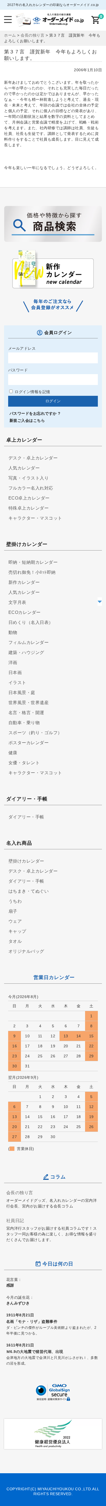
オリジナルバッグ (26, 951)
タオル (15, 941)
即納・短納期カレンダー (33, 562)
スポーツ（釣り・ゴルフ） (35, 732)
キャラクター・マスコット (35, 518)
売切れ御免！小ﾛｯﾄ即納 (32, 572)
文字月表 (17, 602)
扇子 (12, 911)
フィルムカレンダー (28, 642)
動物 (12, 632)
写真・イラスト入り (28, 478)
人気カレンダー (24, 468)
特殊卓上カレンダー (28, 508)
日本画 (15, 672)
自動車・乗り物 (24, 722)
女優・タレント (24, 762)
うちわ (15, 901)
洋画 (12, 662)
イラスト (17, 682)
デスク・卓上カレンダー (33, 458)
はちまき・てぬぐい (28, 891)
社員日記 (15, 1220)
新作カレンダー (24, 582)
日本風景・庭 (21, 692)
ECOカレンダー (24, 612)
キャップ (17, 931)
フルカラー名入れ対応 (30, 488)
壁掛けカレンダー (26, 861)
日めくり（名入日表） (30, 622)
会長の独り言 (19, 1192)
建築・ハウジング (26, 652)
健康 (12, 752)
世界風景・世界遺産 (28, 702)
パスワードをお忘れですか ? (35, 413)
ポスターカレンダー (28, 742)
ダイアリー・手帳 (26, 817)
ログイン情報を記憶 (32, 392)
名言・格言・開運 (26, 712)
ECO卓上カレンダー (29, 498)
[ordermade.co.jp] (49, 22)
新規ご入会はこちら (27, 420)
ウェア (15, 921)
